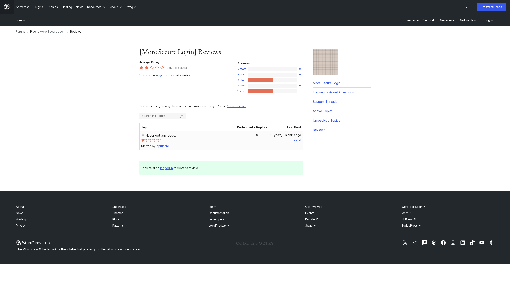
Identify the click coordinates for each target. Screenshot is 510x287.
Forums (20, 20)
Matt (406, 213)
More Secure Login (52, 31)
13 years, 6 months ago (285, 135)
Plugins (117, 219)
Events (309, 213)
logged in (161, 75)
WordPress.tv (219, 225)
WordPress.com (414, 206)
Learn (212, 206)
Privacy (21, 225)
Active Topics (323, 111)
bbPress (409, 219)
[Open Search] (467, 7)
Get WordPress (491, 7)
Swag (310, 225)
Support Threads (325, 102)
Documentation (219, 213)
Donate (311, 219)
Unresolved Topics (326, 120)
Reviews (319, 130)
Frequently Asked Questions (333, 92)
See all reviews (236, 106)
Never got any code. (160, 135)
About (20, 206)
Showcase (119, 206)
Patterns (118, 225)
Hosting (21, 219)
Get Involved (313, 206)
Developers (216, 219)
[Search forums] (182, 116)
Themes (117, 213)
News (19, 213)
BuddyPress (411, 225)
